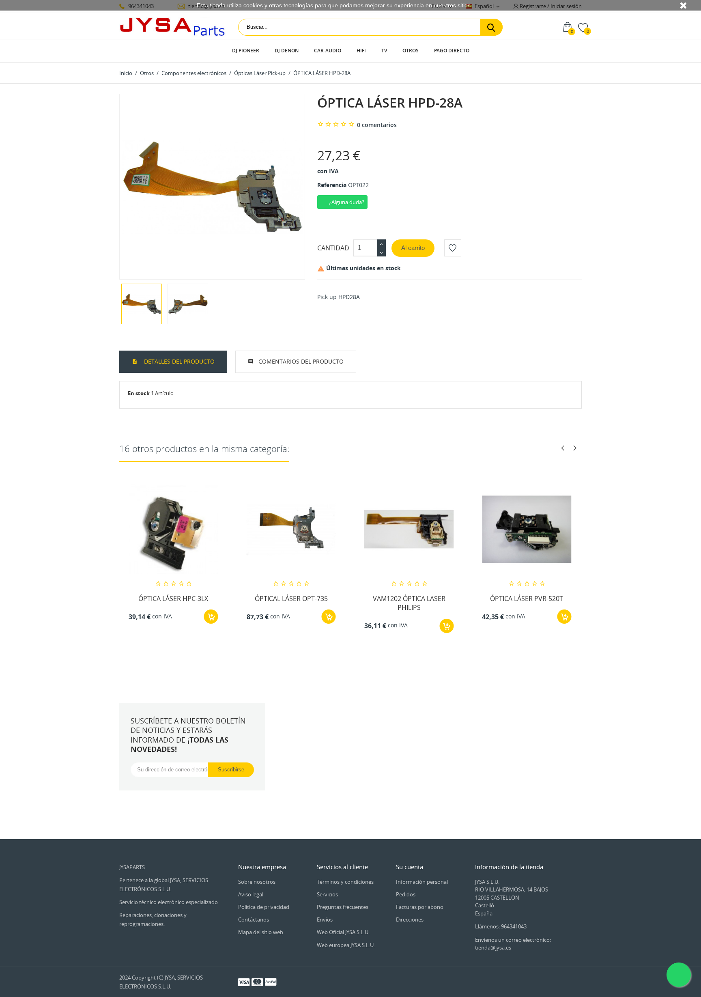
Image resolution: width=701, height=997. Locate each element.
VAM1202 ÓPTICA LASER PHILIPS (409, 603)
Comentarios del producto (301, 361)
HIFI (361, 50)
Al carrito (413, 247)
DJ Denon (287, 50)
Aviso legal (250, 894)
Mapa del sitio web (260, 932)
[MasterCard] (257, 981)
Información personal (422, 881)
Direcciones (410, 919)
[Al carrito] (211, 616)
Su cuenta (409, 867)
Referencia (331, 185)
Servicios (327, 894)
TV (384, 50)
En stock (139, 393)
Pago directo (451, 50)
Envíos (325, 919)
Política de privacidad (263, 907)
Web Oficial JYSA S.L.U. (343, 932)
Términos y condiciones (345, 881)
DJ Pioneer (245, 50)
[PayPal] (270, 981)
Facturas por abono (419, 907)
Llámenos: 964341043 (501, 926)
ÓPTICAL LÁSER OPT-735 (291, 598)
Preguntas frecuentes (342, 907)
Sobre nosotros (256, 881)
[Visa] (243, 981)
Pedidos (405, 894)
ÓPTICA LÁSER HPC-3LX (173, 598)
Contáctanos (253, 919)
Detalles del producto (178, 361)
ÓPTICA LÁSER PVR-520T (526, 598)
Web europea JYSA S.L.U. (346, 945)
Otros (410, 50)
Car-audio (327, 50)
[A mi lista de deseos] (452, 247)
